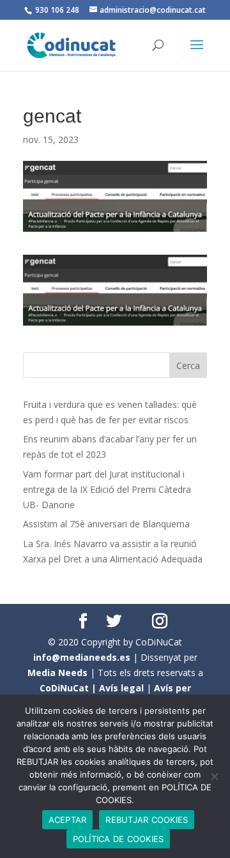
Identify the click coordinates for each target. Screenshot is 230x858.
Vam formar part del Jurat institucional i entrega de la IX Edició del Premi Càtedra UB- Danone (107, 489)
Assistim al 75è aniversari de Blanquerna (106, 524)
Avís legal (121, 688)
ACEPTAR (68, 820)
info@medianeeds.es (81, 657)
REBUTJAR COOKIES (146, 820)
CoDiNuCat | (69, 688)
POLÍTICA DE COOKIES (118, 839)
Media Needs (57, 672)
